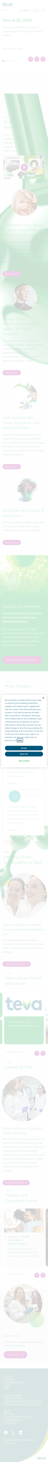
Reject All (24, 754)
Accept (24, 748)
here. (20, 740)
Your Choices (24, 760)
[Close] (43, 698)
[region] (24, 731)
